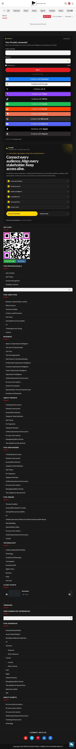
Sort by (57, 16)
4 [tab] (37, 600)
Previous (4, 11)
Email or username (10, 49)
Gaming (52, 11)
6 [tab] (42, 600)
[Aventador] (14, 593)
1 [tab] (28, 600)
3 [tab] (34, 600)
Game (61, 11)
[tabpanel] (38, 593)
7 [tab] (45, 600)
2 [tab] (31, 600)
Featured (16, 11)
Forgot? (69, 65)
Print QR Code (9, 261)
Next (72, 11)
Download (21, 261)
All (8, 11)
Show (68, 61)
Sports (43, 11)
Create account (17, 139)
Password (7, 57)
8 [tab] (48, 600)
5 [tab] (39, 600)
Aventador (25, 591)
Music (26, 11)
